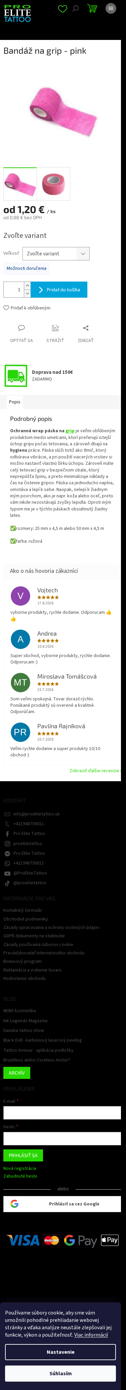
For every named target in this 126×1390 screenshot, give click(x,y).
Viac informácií (91, 1335)
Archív (17, 1073)
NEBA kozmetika (19, 1011)
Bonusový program (22, 961)
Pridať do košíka (63, 289)
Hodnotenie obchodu (24, 978)
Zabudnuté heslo (20, 1176)
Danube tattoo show (23, 1031)
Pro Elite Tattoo (29, 833)
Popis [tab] (14, 402)
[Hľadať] (75, 8)
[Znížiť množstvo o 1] (27, 293)
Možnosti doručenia (26, 268)
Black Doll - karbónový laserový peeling (42, 1040)
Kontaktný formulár (22, 910)
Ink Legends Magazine (25, 1021)
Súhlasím (60, 1373)
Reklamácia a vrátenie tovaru (32, 970)
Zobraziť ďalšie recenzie (94, 770)
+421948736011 (28, 824)
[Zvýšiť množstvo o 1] (27, 286)
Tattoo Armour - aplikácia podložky (38, 1050)
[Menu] (111, 8)
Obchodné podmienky (25, 919)
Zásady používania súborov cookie (38, 944)
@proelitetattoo (29, 883)
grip (70, 431)
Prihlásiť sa (23, 1155)
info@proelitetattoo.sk (36, 814)
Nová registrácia (19, 1168)
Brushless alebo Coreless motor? (36, 1060)
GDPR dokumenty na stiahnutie (34, 936)
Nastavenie (61, 1352)
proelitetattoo (27, 843)
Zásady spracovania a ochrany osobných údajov (51, 927)
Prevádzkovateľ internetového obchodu (43, 953)
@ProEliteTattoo (30, 873)
